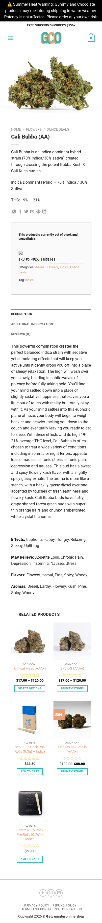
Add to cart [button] (30, 771)
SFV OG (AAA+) (72, 668)
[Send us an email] (59, 893)
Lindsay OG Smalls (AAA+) (72, 749)
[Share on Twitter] (26, 212)
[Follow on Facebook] (43, 893)
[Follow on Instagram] (51, 893)
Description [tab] (21, 314)
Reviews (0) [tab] (20, 334)
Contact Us (72, 909)
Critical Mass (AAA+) (30, 668)
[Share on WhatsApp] (14, 212)
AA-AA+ (40, 267)
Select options (30, 688)
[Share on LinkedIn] (44, 212)
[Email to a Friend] (32, 212)
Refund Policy (64, 905)
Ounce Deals (58, 129)
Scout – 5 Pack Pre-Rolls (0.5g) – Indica (30, 749)
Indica (64, 267)
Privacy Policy (36, 905)
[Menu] (10, 38)
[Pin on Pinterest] (38, 212)
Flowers (34, 129)
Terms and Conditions (40, 909)
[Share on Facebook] (20, 212)
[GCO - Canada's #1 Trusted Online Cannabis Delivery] (51, 38)
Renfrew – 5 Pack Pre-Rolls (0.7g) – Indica (29, 834)
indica (29, 280)
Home (16, 129)
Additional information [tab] (32, 324)
